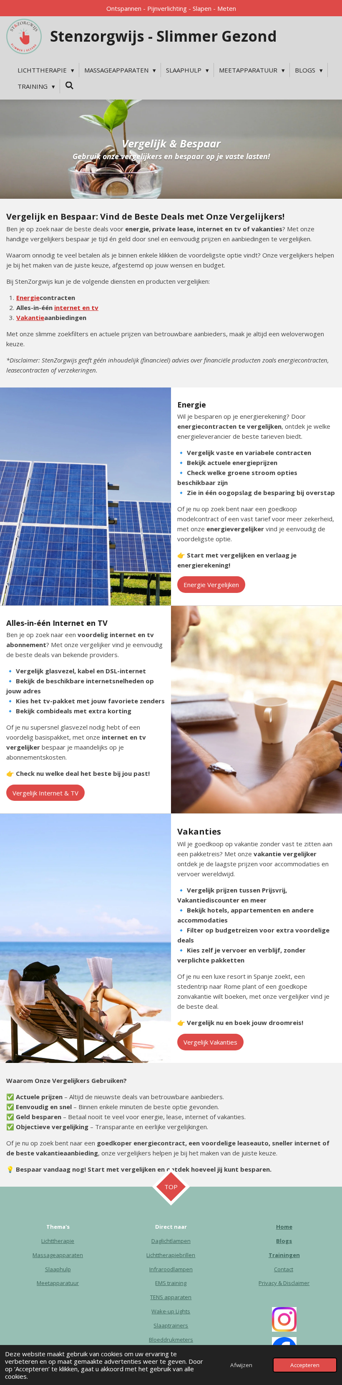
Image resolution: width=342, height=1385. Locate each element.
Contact (283, 1269)
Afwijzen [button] (241, 1365)
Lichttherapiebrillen (170, 1255)
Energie (28, 297)
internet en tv (76, 307)
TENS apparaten (170, 1297)
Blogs (284, 1241)
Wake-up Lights (170, 1311)
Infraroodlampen (171, 1269)
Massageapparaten (58, 1255)
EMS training (170, 1283)
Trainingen (284, 1255)
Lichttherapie (57, 1241)
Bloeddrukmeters (171, 1339)
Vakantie (30, 317)
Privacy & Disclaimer (284, 1283)
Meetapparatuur (58, 1283)
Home (284, 1226)
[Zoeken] (69, 85)
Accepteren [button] (304, 1365)
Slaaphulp (58, 1269)
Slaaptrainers (170, 1325)
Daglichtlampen (171, 1241)
